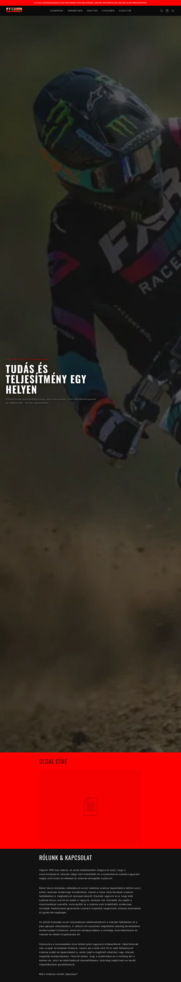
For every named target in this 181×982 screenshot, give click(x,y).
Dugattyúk (92, 10)
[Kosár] (167, 10)
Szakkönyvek (56, 10)
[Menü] (172, 10)
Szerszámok (108, 10)
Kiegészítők (125, 10)
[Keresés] (161, 10)
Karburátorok (75, 10)
